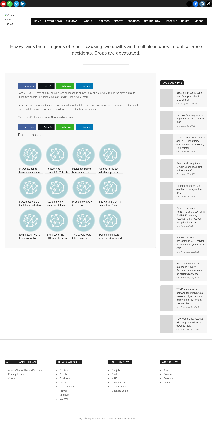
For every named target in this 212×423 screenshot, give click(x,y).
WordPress (122, 418)
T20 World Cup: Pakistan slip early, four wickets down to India (190, 322)
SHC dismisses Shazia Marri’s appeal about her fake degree (189, 96)
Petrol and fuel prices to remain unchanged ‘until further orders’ (189, 167)
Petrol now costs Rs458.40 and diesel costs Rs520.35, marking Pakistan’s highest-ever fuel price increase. (191, 215)
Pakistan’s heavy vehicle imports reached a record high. (190, 118)
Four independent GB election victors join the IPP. (189, 189)
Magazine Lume (98, 418)
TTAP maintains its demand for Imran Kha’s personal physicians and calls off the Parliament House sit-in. (189, 296)
